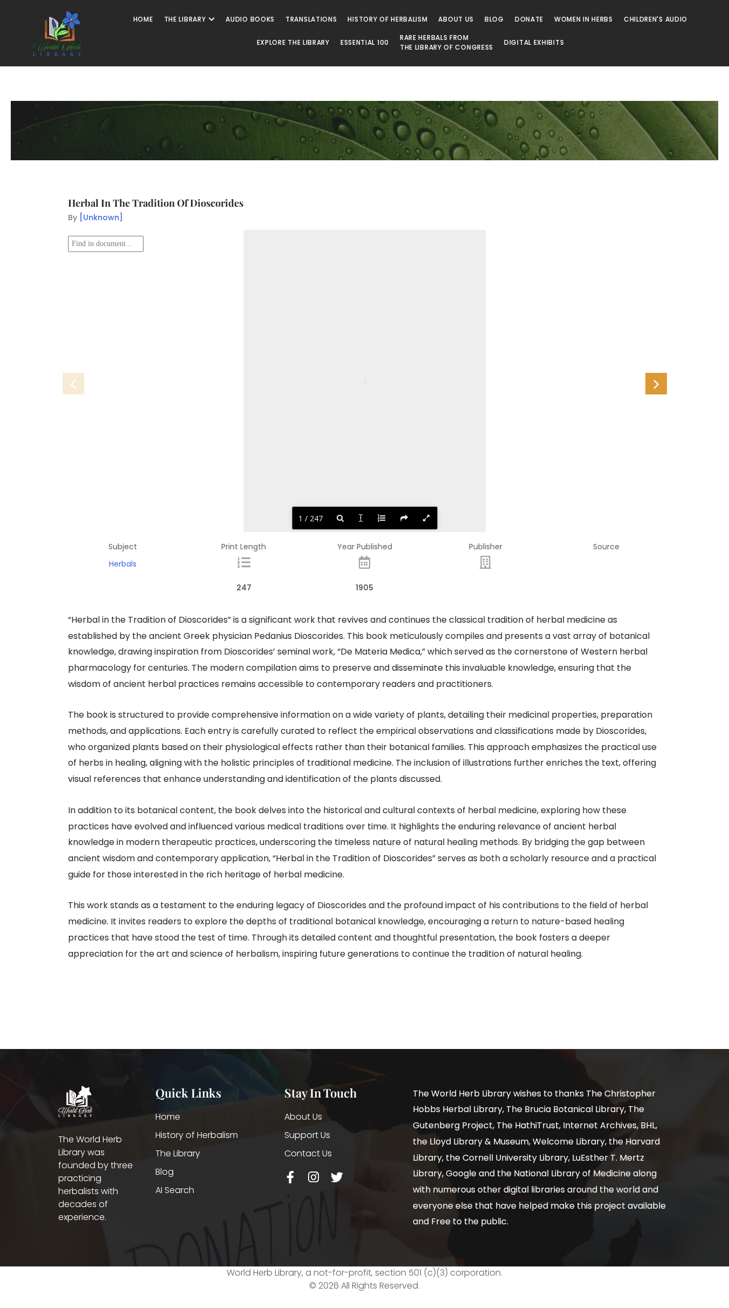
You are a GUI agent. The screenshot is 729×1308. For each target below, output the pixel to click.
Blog (164, 1172)
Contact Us (308, 1153)
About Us (303, 1117)
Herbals (123, 563)
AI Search (174, 1190)
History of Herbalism (196, 1135)
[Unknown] (101, 217)
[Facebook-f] (290, 1177)
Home (167, 1117)
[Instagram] (314, 1177)
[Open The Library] (211, 19)
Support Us (307, 1135)
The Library (177, 1153)
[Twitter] (337, 1177)
